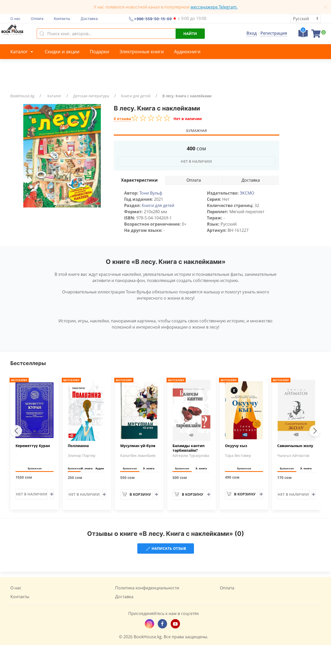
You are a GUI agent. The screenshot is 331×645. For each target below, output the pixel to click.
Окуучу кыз (236, 445)
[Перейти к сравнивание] (303, 35)
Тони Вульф (150, 193)
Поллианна (78, 445)
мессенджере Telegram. (214, 7)
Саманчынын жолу (295, 445)
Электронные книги (141, 51)
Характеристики (139, 180)
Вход (251, 33)
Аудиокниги (187, 51)
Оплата (37, 18)
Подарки (99, 51)
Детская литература (91, 95)
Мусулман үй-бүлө (137, 445)
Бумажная (196, 130)
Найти (190, 33)
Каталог (19, 51)
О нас (15, 18)
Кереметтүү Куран (33, 445)
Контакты (62, 18)
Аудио (99, 468)
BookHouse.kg (22, 95)
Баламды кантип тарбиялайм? (188, 448)
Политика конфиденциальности (147, 588)
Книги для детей (136, 95)
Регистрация (273, 33)
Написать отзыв (168, 548)
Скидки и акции (62, 51)
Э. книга (87, 468)
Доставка (89, 18)
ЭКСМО (247, 193)
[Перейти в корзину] (316, 35)
